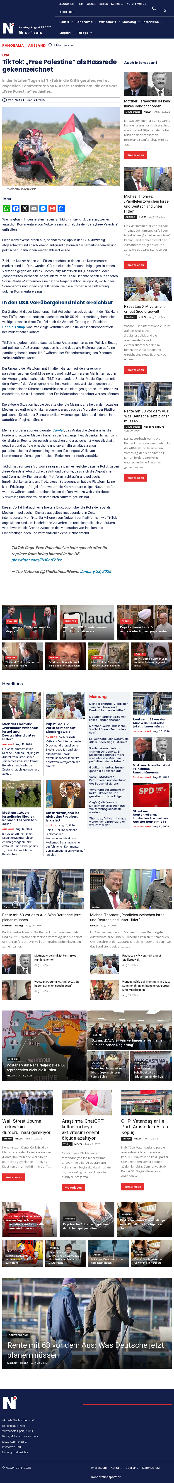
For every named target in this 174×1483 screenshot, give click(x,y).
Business (70, 621)
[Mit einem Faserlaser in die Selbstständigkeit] (108, 1253)
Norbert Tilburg (154, 426)
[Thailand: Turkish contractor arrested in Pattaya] (22, 656)
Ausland (37, 45)
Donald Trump (13, 327)
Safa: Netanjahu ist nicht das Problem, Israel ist (62, 817)
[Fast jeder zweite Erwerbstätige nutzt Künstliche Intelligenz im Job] (144, 1219)
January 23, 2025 (95, 571)
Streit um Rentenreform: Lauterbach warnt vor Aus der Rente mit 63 (151, 816)
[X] (165, 11)
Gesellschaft (14, 1251)
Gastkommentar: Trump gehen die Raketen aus (106, 769)
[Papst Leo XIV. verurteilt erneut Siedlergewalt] (148, 289)
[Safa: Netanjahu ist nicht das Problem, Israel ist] (65, 793)
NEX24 (19, 100)
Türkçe (8, 1138)
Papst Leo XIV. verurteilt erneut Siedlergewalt (61, 728)
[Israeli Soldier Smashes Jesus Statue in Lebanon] (108, 656)
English (12, 621)
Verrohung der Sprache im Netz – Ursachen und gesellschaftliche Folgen (107, 793)
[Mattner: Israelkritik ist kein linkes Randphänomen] (148, 84)
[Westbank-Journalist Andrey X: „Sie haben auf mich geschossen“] (16, 990)
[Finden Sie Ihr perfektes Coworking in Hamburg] (151, 1253)
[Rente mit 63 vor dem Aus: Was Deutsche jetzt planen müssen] (148, 394)
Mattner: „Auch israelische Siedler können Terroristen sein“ (19, 818)
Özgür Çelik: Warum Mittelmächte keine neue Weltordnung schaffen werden (107, 807)
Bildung (12, 1210)
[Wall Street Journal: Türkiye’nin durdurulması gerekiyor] (27, 1102)
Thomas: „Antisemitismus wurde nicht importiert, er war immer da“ (107, 822)
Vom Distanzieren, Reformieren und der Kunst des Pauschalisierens (108, 780)
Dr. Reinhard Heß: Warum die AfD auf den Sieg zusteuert (109, 740)
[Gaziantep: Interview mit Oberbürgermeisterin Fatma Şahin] (108, 1066)
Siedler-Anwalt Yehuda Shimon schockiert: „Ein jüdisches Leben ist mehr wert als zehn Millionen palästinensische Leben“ (106, 754)
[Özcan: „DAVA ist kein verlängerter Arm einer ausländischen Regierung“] (129, 1030)
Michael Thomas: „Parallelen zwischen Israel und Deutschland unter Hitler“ (146, 203)
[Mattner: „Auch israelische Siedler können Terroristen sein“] (21, 793)
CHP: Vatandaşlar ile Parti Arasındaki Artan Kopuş (144, 1126)
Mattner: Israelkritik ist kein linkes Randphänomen (147, 103)
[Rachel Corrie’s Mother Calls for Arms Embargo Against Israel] (151, 656)
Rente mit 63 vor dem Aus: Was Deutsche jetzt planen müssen (146, 416)
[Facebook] (165, 5)
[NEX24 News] (8, 28)
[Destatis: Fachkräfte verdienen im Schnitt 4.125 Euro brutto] (22, 1253)
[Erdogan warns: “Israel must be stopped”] (29, 622)
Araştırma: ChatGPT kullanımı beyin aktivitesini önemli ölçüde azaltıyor (83, 1129)
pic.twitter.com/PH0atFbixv (36, 559)
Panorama (13, 45)
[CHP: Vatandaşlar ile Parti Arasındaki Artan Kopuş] (146, 1102)
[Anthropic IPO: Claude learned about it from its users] (87, 622)
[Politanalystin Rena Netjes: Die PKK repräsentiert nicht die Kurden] (44, 1045)
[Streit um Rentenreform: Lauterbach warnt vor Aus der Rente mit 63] (152, 795)
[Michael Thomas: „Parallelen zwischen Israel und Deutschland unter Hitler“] (148, 179)
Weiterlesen (136, 155)
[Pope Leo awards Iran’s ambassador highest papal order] (144, 622)
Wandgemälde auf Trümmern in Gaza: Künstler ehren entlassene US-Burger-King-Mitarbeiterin (146, 985)
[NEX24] (5, 100)
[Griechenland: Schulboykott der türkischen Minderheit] (151, 1066)
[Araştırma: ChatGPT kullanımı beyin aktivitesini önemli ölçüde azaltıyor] (87, 1102)
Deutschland (133, 111)
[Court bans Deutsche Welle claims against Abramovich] (65, 656)
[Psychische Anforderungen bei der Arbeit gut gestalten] (87, 1219)
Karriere (70, 1218)
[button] (154, 8)
